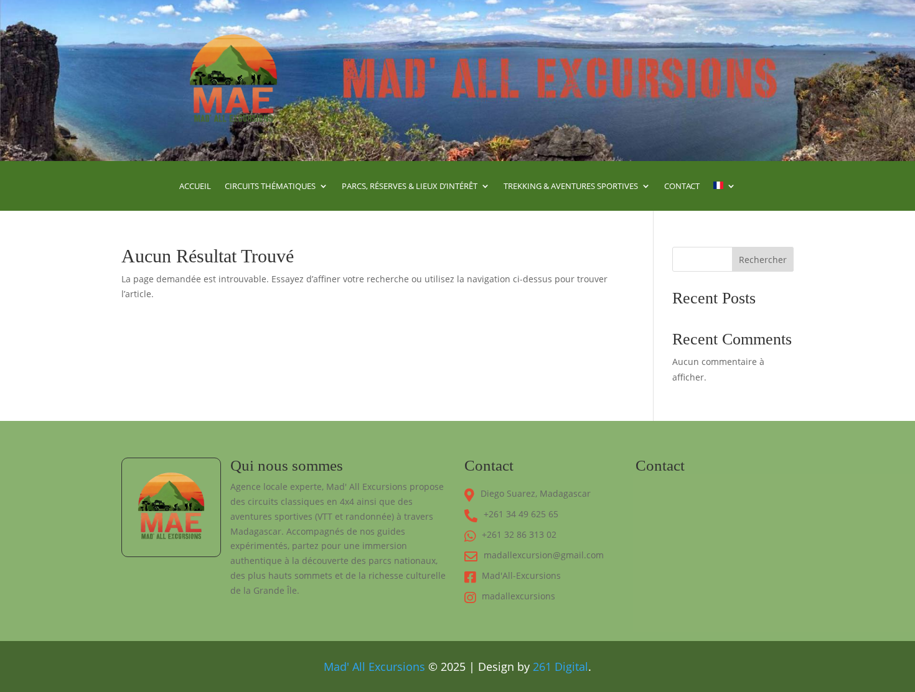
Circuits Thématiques (270, 186)
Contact (682, 186)
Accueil (195, 186)
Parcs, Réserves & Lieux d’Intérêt (409, 186)
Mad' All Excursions (374, 666)
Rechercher (763, 259)
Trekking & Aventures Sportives (571, 186)
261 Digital (560, 666)
